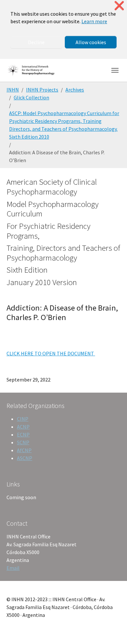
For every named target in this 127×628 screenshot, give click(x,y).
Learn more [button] (94, 21)
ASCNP (24, 458)
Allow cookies (91, 42)
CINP (22, 419)
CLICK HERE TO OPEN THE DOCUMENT (51, 353)
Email (13, 568)
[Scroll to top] (112, 613)
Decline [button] (36, 42)
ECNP (23, 434)
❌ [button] (119, 6)
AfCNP (24, 450)
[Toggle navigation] (114, 70)
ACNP (23, 426)
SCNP (23, 442)
